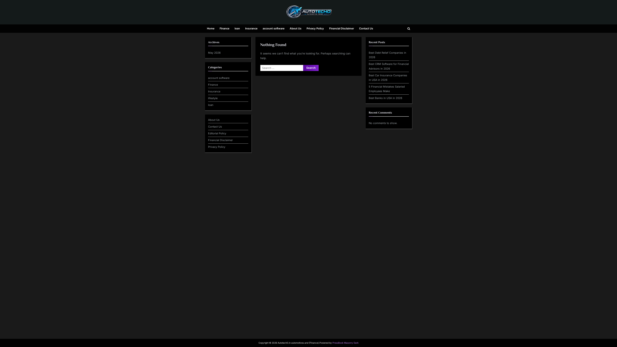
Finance (224, 28)
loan (237, 28)
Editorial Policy (217, 133)
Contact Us (366, 28)
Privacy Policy (315, 28)
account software (274, 28)
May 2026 (214, 52)
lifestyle (213, 98)
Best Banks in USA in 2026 (385, 98)
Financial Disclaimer (341, 28)
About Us (295, 28)
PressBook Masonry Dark (345, 343)
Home (211, 28)
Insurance (251, 28)
